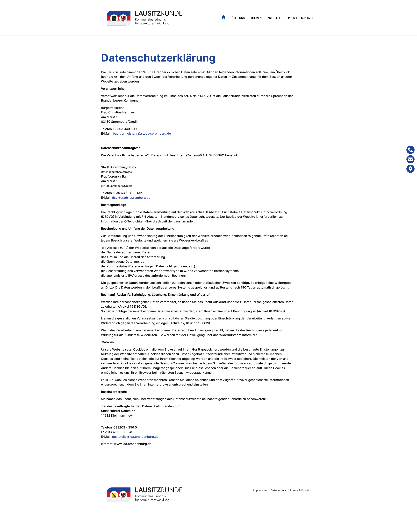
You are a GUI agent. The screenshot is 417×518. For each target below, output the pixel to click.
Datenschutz (278, 490)
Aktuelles (274, 18)
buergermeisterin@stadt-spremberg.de (142, 133)
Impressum (260, 490)
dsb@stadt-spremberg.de (131, 198)
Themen (256, 18)
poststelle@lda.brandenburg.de (135, 437)
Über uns (238, 18)
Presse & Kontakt (300, 18)
